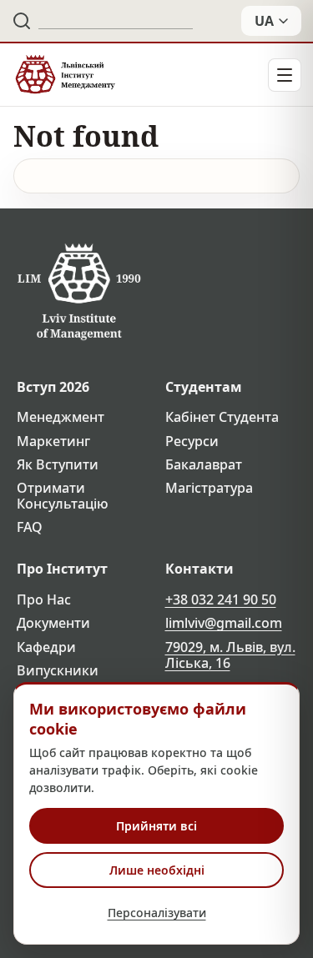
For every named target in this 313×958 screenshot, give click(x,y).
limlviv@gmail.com (223, 623)
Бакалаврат (203, 465)
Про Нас (44, 600)
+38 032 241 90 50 (220, 600)
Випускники (57, 671)
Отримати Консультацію (63, 496)
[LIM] (64, 75)
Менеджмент (60, 417)
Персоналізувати (157, 912)
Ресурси (192, 441)
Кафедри (46, 647)
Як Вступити (57, 465)
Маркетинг (53, 441)
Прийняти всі (156, 826)
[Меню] (284, 75)
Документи (53, 623)
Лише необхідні (156, 870)
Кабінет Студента (222, 417)
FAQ (30, 527)
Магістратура (209, 488)
